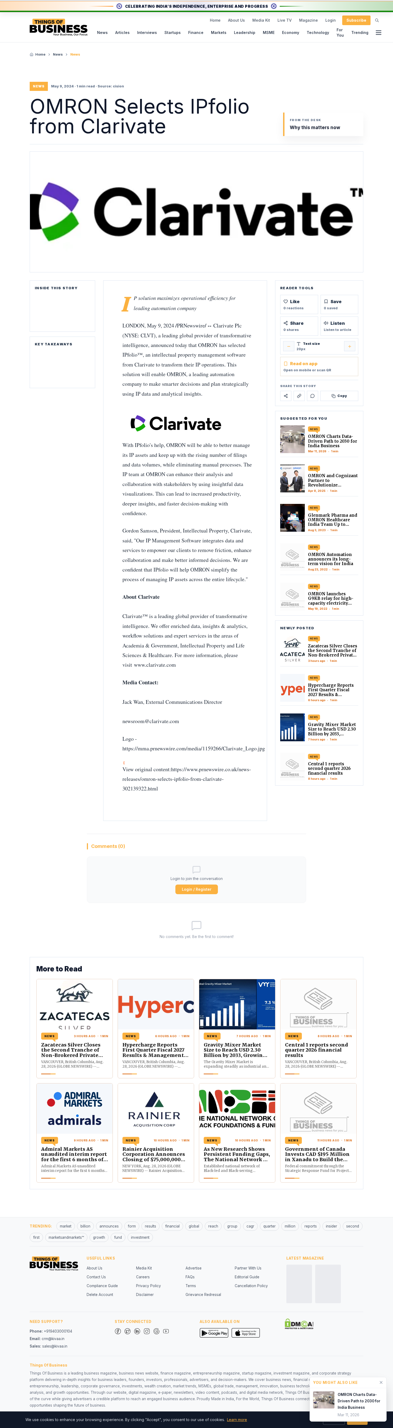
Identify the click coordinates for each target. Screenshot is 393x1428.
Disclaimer (145, 1294)
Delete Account (100, 1294)
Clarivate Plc (227, 325)
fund (118, 1237)
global (194, 1226)
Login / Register (196, 889)
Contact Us (96, 1277)
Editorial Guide (247, 1277)
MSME (269, 32)
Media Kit (261, 20)
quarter (269, 1226)
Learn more (237, 1419)
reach (213, 1226)
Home (215, 20)
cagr (250, 1226)
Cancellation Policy (251, 1286)
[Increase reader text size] (349, 346)
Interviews (147, 32)
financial (172, 1226)
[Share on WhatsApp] (312, 396)
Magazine (308, 20)
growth (99, 1237)
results (150, 1226)
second (352, 1226)
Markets (218, 32)
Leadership (244, 32)
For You (340, 32)
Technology (318, 32)
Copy (342, 396)
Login (330, 20)
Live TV (285, 20)
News (102, 32)
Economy (290, 32)
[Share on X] (285, 396)
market (65, 1226)
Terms (191, 1286)
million (290, 1226)
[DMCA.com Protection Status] (299, 1323)
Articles (122, 32)
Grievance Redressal (203, 1294)
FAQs (190, 1277)
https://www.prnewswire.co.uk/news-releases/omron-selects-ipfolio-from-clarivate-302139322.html (186, 779)
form (132, 1226)
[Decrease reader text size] (288, 346)
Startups (172, 32)
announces (109, 1226)
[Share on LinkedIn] (299, 396)
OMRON (207, 345)
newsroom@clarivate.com (150, 721)
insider (331, 1226)
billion (85, 1226)
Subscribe (356, 20)
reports (311, 1226)
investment (140, 1237)
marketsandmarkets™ (66, 1237)
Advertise (194, 1268)
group (232, 1226)
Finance (195, 32)
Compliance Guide (102, 1286)
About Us (236, 20)
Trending (359, 32)
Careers (143, 1277)
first (36, 1237)
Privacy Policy (148, 1286)
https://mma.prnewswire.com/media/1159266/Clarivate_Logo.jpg (193, 748)
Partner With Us (248, 1268)
